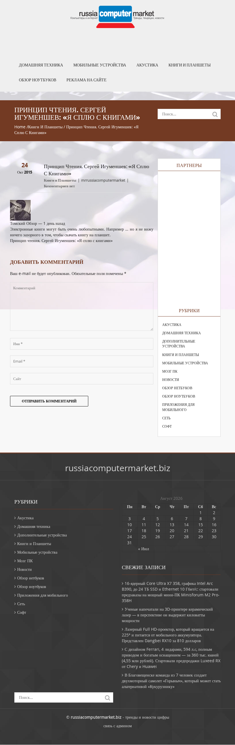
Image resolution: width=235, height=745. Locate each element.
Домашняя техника (41, 65)
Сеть (166, 418)
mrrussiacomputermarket (103, 180)
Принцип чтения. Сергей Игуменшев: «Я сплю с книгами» (61, 240)
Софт (167, 426)
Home (20, 126)
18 (144, 530)
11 (144, 524)
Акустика (147, 65)
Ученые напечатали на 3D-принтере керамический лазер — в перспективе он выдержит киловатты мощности (167, 614)
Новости (170, 379)
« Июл (143, 548)
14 (186, 524)
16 (214, 524)
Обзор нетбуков (177, 388)
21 (186, 530)
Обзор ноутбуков (37, 80)
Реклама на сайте (86, 80)
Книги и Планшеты (190, 65)
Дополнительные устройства (178, 343)
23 (214, 530)
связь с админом (117, 725)
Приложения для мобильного (178, 407)
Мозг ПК (169, 371)
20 (172, 530)
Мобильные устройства (99, 65)
